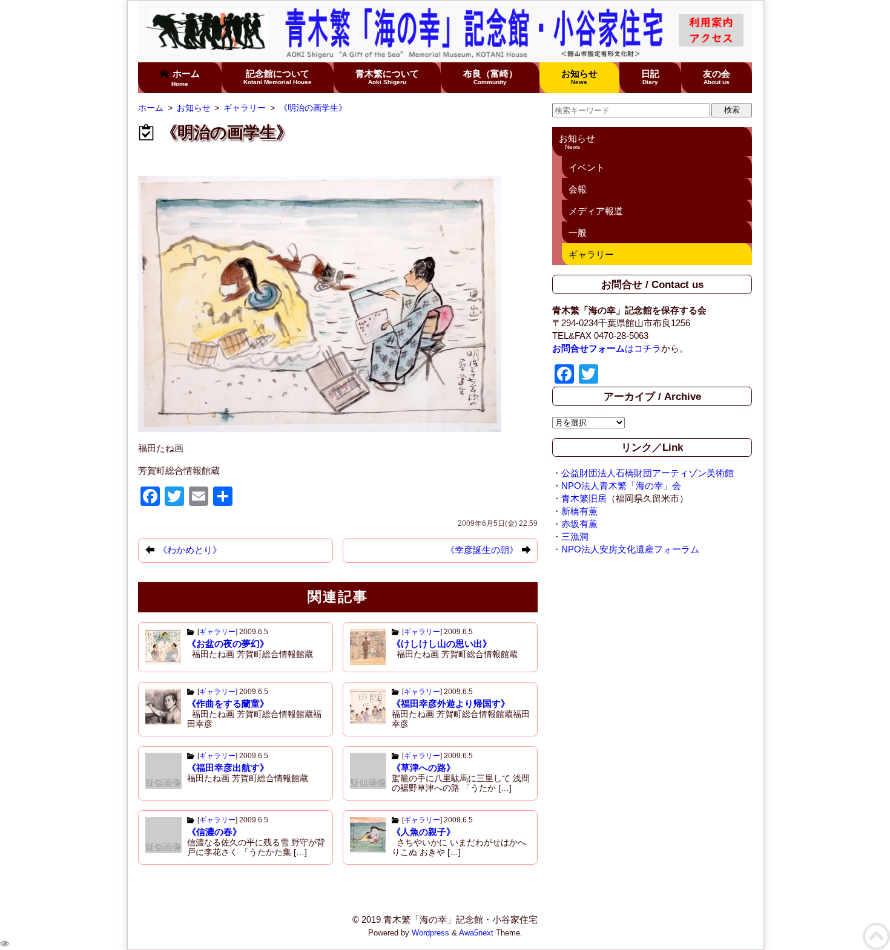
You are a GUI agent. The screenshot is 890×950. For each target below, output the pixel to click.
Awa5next (476, 933)
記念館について (277, 76)
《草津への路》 (423, 767)
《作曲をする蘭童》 (228, 703)
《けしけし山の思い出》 (442, 643)
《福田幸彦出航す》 (228, 767)
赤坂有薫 (579, 524)
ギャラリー (217, 631)
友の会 (716, 76)
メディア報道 (596, 211)
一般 (578, 233)
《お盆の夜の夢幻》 (228, 643)
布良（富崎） (490, 76)
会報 (578, 189)
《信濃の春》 (214, 832)
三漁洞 (574, 536)
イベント (587, 167)
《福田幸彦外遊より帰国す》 (451, 703)
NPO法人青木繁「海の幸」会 (621, 485)
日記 (650, 76)
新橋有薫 (579, 511)
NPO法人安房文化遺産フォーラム (630, 549)
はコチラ (606, 348)
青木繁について (387, 76)
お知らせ (579, 76)
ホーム (185, 77)
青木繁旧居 (584, 498)
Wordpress (430, 933)
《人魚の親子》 (423, 832)
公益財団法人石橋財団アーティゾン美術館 (647, 473)
